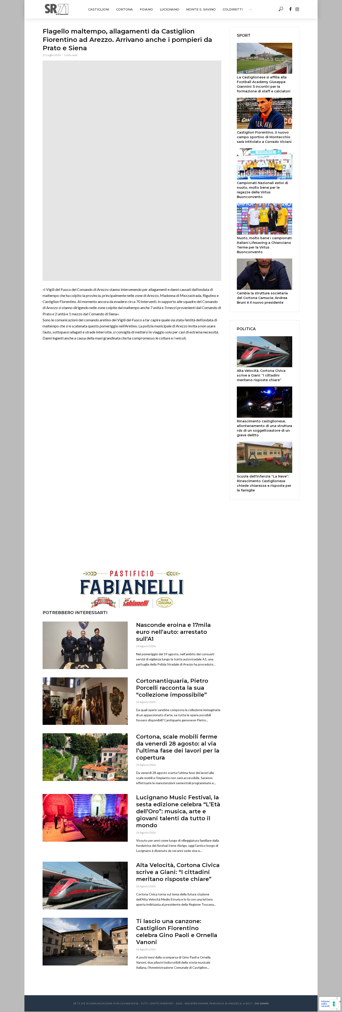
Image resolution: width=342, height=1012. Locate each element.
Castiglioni (98, 9)
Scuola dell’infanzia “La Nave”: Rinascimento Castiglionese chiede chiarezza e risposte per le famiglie (264, 483)
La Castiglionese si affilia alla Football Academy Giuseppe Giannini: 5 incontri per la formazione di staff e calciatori (263, 84)
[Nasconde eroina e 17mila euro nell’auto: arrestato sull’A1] (85, 645)
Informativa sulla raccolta (328, 1003)
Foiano (146, 9)
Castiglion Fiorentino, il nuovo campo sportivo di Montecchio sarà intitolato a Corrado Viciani (264, 137)
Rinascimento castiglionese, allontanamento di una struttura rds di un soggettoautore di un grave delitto (264, 428)
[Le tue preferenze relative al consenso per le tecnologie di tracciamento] (333, 1003)
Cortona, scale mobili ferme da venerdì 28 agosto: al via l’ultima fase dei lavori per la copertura (177, 747)
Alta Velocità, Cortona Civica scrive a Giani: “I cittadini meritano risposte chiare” (178, 872)
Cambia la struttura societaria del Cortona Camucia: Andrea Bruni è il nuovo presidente (262, 298)
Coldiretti (233, 9)
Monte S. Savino (201, 9)
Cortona (124, 9)
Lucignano (169, 9)
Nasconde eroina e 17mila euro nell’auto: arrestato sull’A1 (173, 632)
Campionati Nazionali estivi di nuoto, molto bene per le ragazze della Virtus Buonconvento (262, 190)
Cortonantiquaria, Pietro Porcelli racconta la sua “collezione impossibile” (172, 687)
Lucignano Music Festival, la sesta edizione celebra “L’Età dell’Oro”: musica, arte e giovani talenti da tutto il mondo (178, 811)
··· (251, 9)
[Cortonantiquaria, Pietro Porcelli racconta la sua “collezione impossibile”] (85, 701)
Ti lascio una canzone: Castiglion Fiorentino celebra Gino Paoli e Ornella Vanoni (176, 931)
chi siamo (262, 1003)
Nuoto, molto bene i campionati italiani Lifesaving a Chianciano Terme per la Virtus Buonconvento (264, 245)
